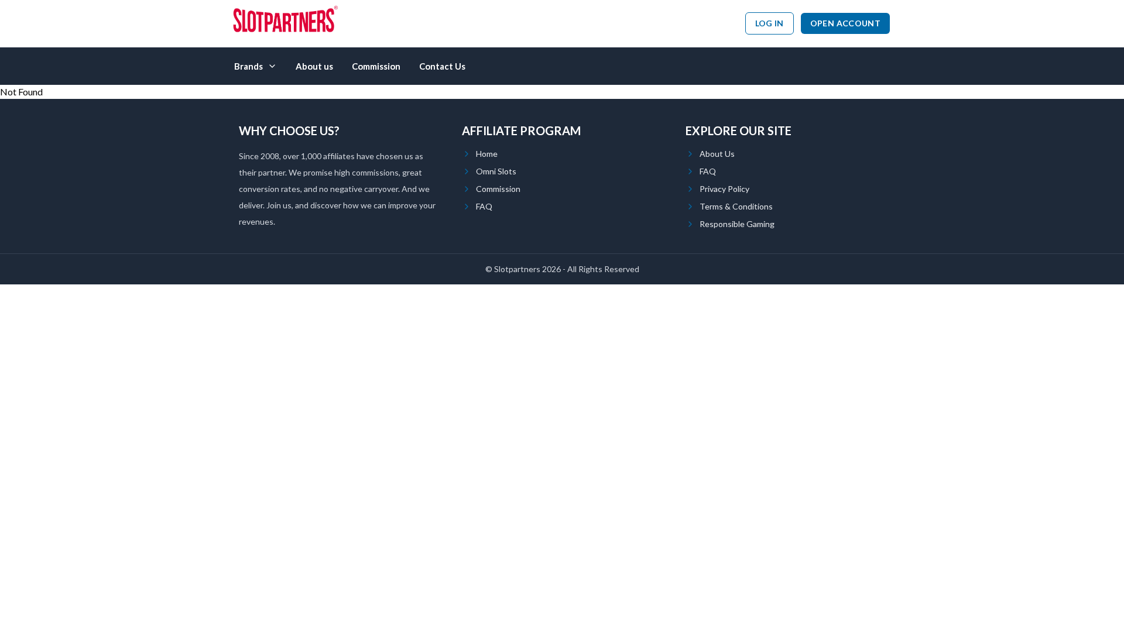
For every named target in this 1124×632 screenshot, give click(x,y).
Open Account (845, 23)
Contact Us (442, 66)
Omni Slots (496, 171)
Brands (248, 66)
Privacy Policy (724, 189)
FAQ (484, 206)
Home (487, 154)
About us (314, 66)
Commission (376, 66)
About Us (717, 154)
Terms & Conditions (736, 206)
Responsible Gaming (737, 224)
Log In (769, 23)
